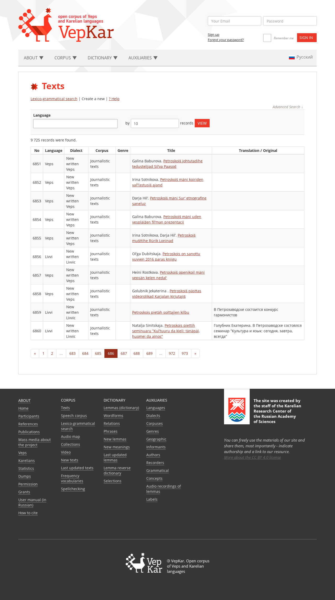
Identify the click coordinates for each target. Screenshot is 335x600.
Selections (112, 480)
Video (66, 452)
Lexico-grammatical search (54, 98)
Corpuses (154, 423)
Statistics (26, 468)
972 (172, 353)
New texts (69, 460)
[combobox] (75, 123)
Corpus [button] (63, 58)
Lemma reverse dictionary (117, 470)
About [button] (31, 58)
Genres (152, 431)
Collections (70, 444)
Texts (65, 407)
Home (23, 408)
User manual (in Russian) (32, 502)
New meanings (117, 446)
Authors (153, 454)
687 (124, 353)
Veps (22, 452)
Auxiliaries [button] (141, 58)
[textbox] (37, 123)
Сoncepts (154, 478)
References (28, 423)
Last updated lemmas (115, 457)
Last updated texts (77, 467)
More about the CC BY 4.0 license (252, 457)
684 (85, 353)
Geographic (156, 439)
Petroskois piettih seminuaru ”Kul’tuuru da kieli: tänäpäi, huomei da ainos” (166, 331)
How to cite (28, 512)
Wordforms (113, 415)
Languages (155, 407)
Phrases (111, 431)
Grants (24, 491)
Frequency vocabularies (72, 478)
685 (98, 353)
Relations (112, 423)
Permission (28, 484)
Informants (156, 446)
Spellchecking (73, 488)
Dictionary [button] (100, 58)
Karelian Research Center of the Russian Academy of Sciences (277, 413)
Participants (28, 416)
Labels (152, 499)
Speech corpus (74, 415)
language (42, 115)
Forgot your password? (226, 39)
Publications (29, 431)
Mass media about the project (34, 442)
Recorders (155, 462)
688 (136, 353)
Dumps (24, 476)
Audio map (70, 436)
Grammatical (157, 470)
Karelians (26, 460)
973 (185, 353)
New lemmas (115, 439)
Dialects (153, 415)
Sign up (213, 34)
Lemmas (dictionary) (121, 407)
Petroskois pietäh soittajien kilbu (160, 312)
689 (149, 353)
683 (72, 353)
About (24, 400)
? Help (114, 98)
